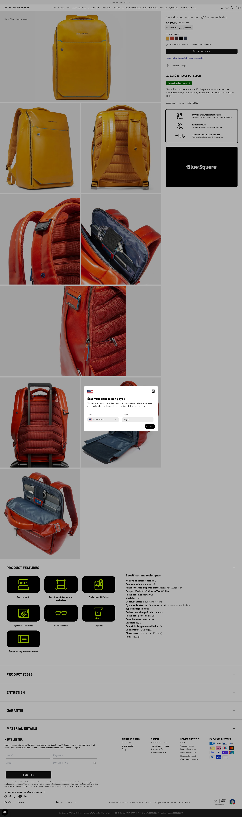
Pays (90, 415)
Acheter (149, 426)
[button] (153, 391)
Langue (125, 415)
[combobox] (96, 419)
